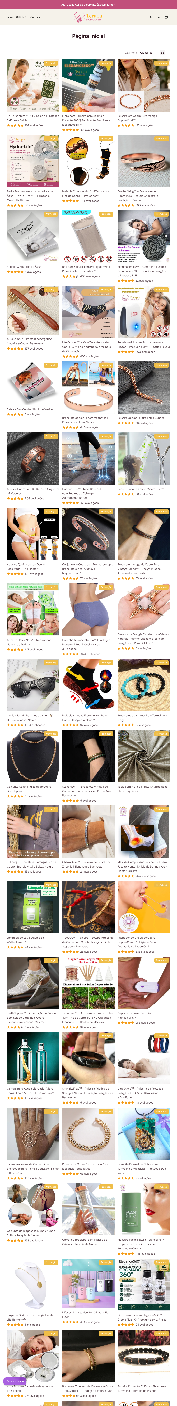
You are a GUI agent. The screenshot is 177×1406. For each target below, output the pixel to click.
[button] (148, 53)
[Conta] (158, 17)
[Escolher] (54, 106)
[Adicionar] (165, 182)
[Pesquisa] (151, 17)
